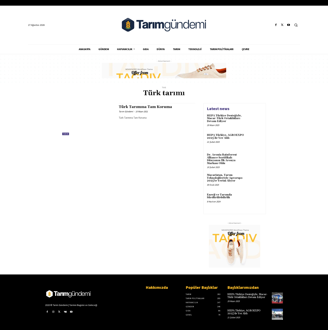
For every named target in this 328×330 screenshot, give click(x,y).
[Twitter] (282, 25)
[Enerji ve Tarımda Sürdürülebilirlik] (255, 200)
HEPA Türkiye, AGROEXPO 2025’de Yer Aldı (225, 136)
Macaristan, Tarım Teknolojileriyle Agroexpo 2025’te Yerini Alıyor (224, 177)
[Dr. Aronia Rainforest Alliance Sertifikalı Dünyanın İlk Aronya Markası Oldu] (255, 160)
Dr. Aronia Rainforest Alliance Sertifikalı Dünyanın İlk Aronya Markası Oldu (222, 159)
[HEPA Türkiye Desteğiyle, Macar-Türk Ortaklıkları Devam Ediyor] (255, 121)
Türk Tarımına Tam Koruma (145, 107)
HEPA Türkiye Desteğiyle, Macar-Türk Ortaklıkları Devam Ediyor (224, 118)
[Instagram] (53, 312)
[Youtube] (288, 25)
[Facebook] (276, 25)
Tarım (65, 134)
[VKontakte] (65, 312)
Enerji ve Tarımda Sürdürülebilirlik (219, 196)
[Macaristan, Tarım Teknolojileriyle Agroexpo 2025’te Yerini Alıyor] (255, 180)
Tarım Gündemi (126, 111)
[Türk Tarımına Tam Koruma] (88, 119)
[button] (296, 25)
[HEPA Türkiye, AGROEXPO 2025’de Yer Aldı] (255, 140)
